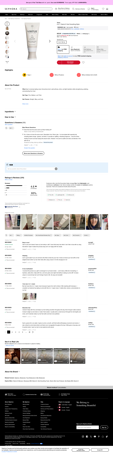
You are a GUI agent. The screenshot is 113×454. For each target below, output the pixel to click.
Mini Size (64, 14)
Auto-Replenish (26, 417)
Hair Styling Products (26, 18)
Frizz (72, 29)
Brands (73, 14)
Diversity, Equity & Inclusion (11, 420)
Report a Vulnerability (10, 426)
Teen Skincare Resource (46, 429)
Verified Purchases (28, 235)
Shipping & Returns (63, 57)
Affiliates (7, 411)
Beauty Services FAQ (45, 420)
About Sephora (8, 404)
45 (29, 332)
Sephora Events (8, 413)
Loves (24, 424)
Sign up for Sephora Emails (84, 424)
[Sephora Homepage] (11, 9)
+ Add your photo (9, 345)
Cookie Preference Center (9, 451)
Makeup (22, 14)
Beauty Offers (26, 420)
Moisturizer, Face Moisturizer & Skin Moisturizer (32, 378)
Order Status (25, 408)
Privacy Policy (8, 443)
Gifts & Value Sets (83, 14)
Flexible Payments (45, 424)
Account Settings (26, 413)
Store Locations (44, 422)
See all (7, 62)
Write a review (8, 179)
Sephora (17, 378)
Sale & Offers (104, 14)
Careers (7, 406)
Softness (82, 29)
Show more (25, 104)
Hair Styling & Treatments (14, 18)
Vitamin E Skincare (18, 381)
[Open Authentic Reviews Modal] (19, 207)
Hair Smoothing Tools (43, 381)
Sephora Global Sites (9, 417)
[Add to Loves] (83, 62)
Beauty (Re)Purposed (10, 424)
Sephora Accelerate (9, 422)
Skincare (30, 14)
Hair (47, 14)
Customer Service (45, 404)
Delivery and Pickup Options (47, 408)
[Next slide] (50, 41)
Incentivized (15, 228)
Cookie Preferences (35, 443)
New (6, 14)
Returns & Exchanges (45, 406)
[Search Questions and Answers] (6, 128)
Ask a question (70, 27)
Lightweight (76, 29)
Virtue (58, 22)
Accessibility (43, 426)
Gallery (24, 406)
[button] (81, 33)
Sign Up (104, 427)
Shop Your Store (26, 426)
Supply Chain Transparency (11, 408)
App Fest (14, 14)
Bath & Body (55, 14)
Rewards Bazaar (26, 422)
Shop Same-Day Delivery (28, 429)
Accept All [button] (99, 450)
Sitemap (28, 443)
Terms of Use (15, 443)
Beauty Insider (26, 404)
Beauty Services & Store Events (30, 415)
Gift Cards (94, 14)
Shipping (43, 411)
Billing (42, 413)
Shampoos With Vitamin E (30, 381)
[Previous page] (5, 332)
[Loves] (103, 8)
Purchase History (26, 411)
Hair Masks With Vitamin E (72, 381)
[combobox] (36, 8)
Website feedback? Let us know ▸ (56, 387)
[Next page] (32, 332)
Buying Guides (44, 417)
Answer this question (29, 148)
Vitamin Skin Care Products (57, 381)
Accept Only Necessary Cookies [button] (81, 450)
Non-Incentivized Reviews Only (43, 235)
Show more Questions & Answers (33, 153)
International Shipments (46, 415)
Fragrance (39, 14)
